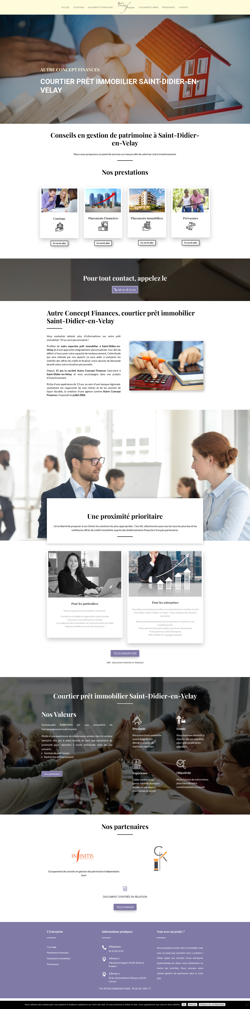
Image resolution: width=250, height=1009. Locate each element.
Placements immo (148, 7)
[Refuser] (246, 1005)
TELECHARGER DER (125, 653)
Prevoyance (168, 7)
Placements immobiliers (59, 958)
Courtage (78, 7)
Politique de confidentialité (212, 1004)
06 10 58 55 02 (127, 289)
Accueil (65, 7)
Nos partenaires (52, 773)
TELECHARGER (125, 907)
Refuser (192, 1004)
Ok (184, 1004)
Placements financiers (58, 952)
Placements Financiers (100, 7)
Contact (183, 7)
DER (109, 662)
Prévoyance (53, 964)
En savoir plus (59, 243)
